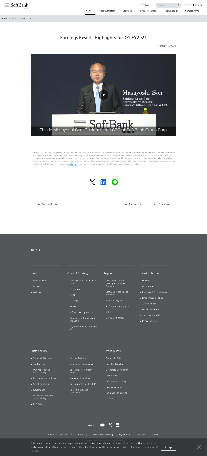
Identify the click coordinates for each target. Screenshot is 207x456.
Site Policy (64, 434)
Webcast (24, 19)
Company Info (112, 351)
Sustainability (39, 351)
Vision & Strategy (77, 273)
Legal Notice (124, 434)
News (14, 19)
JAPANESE (188, 5)
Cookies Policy (81, 434)
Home (4, 19)
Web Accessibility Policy (103, 434)
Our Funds (146, 5)
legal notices (73, 164)
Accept (169, 447)
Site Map (155, 434)
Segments (109, 273)
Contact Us (140, 434)
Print (37, 250)
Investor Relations (151, 273)
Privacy (51, 434)
